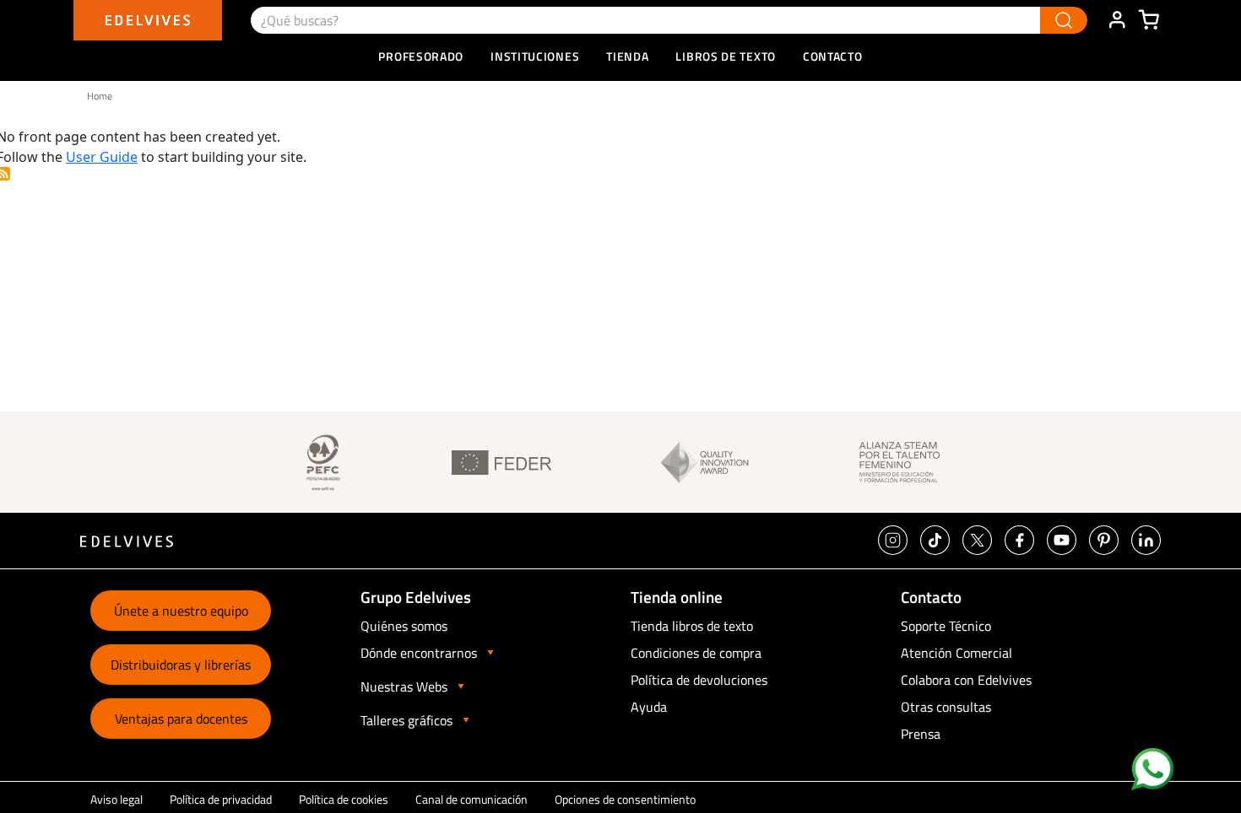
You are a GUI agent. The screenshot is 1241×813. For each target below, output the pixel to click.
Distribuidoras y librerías (181, 664)
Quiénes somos (403, 626)
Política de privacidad (221, 799)
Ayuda (649, 707)
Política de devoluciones (699, 680)
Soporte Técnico (946, 626)
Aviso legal (116, 799)
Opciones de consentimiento (625, 799)
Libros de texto (725, 56)
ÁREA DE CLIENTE (1117, 20)
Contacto (833, 56)
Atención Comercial (956, 653)
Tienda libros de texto (692, 626)
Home (99, 96)
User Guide (102, 157)
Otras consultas (946, 707)
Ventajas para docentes (181, 718)
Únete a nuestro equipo (181, 610)
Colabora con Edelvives (966, 680)
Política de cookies (343, 799)
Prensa (920, 734)
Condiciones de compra (696, 653)
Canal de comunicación (471, 799)
